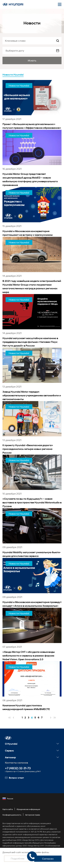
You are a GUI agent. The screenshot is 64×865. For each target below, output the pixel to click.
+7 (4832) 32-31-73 (18, 768)
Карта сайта (7, 809)
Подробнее (17, 858)
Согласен (48, 858)
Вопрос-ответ (16, 777)
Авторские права (32, 815)
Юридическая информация (28, 809)
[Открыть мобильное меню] (60, 4)
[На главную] (12, 4)
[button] (8, 738)
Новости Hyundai (13, 74)
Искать (32, 60)
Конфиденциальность (11, 815)
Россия (10, 798)
